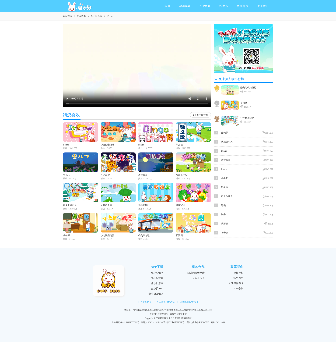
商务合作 (242, 6)
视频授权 (238, 273)
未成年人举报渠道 (178, 314)
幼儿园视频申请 (196, 273)
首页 (167, 6)
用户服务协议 (145, 302)
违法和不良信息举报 (158, 314)
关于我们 (262, 6)
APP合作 (238, 288)
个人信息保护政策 (166, 302)
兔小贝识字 (157, 273)
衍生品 (223, 6)
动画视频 (184, 6)
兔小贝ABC (157, 288)
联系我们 (237, 267)
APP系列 (205, 6)
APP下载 (157, 267)
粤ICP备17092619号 (175, 322)
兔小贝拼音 (157, 278)
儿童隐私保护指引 (189, 302)
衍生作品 (238, 278)
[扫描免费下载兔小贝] (243, 48)
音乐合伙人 (198, 278)
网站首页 (67, 16)
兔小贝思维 (157, 283)
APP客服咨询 (236, 283)
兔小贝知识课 (156, 294)
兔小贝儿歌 (96, 16)
